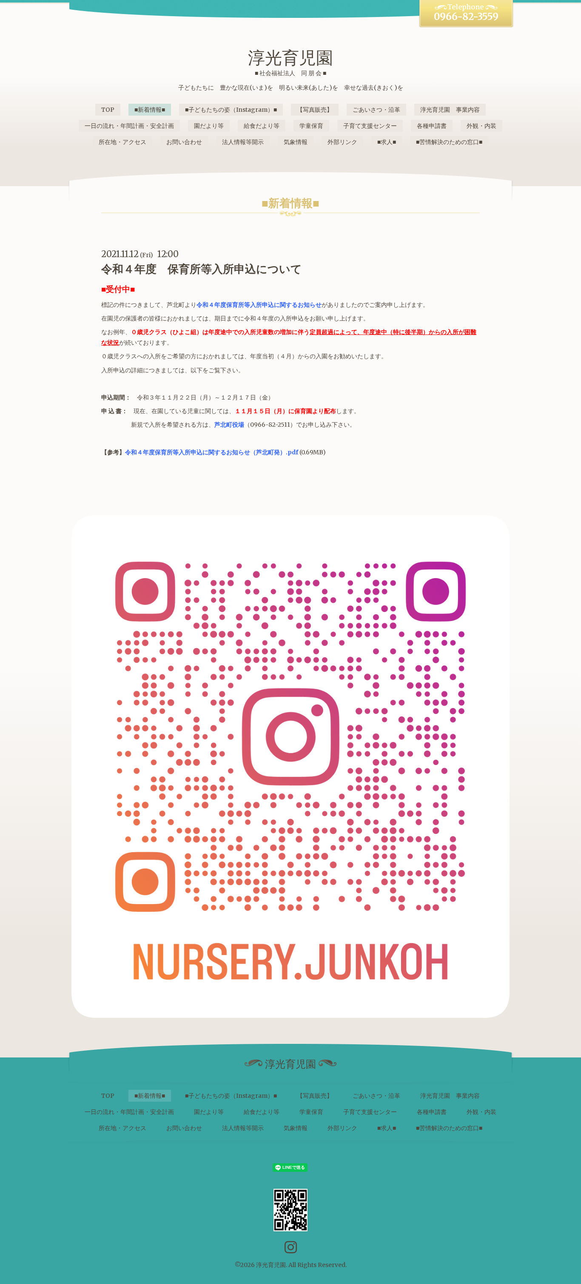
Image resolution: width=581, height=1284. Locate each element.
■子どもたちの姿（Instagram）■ (231, 109)
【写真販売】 (315, 109)
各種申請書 (432, 126)
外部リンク (342, 142)
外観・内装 (481, 126)
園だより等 (209, 126)
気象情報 (296, 142)
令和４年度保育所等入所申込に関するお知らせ (259, 305)
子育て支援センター (370, 126)
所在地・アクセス (122, 142)
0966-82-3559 (466, 17)
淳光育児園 (290, 57)
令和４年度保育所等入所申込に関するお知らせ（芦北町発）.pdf (211, 452)
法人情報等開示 (243, 142)
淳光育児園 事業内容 (450, 109)
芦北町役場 (229, 424)
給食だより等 (261, 126)
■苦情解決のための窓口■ (449, 142)
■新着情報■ (149, 109)
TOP (107, 109)
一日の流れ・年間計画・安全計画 (129, 126)
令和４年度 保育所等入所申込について (201, 269)
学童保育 (311, 126)
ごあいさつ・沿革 (376, 109)
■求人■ (386, 142)
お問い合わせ (184, 142)
